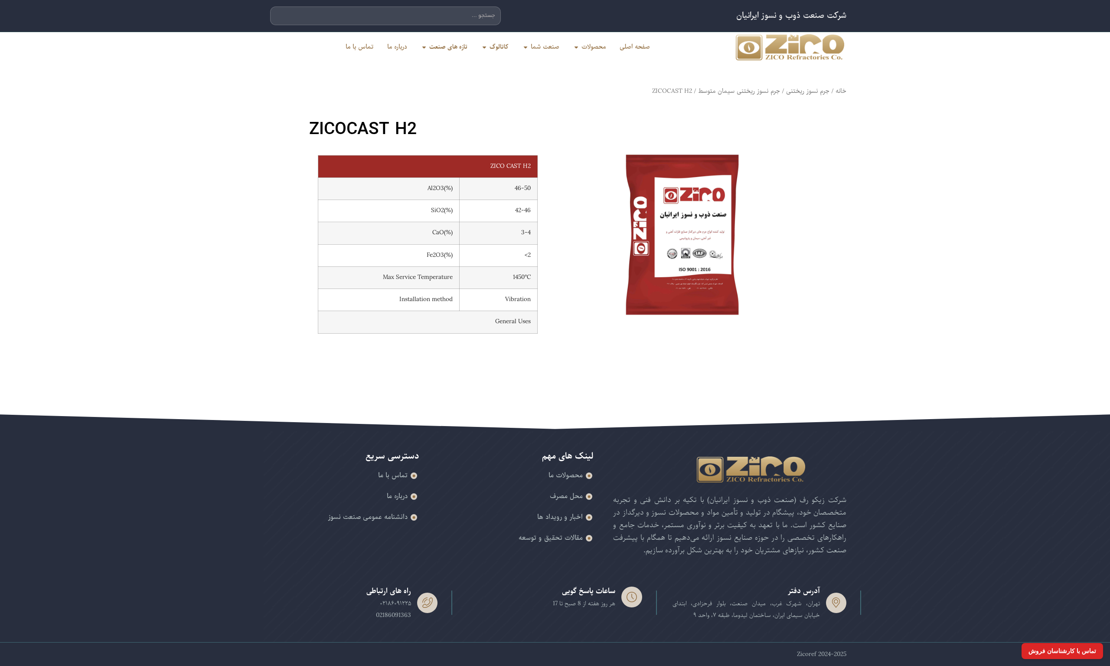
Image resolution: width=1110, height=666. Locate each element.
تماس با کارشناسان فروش (1062, 650)
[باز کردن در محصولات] (576, 47)
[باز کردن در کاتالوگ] (484, 47)
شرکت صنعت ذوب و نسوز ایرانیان (791, 16)
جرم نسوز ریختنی (807, 91)
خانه (841, 91)
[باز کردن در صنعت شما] (525, 47)
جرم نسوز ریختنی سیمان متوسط (739, 91)
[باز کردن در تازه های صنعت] (424, 47)
